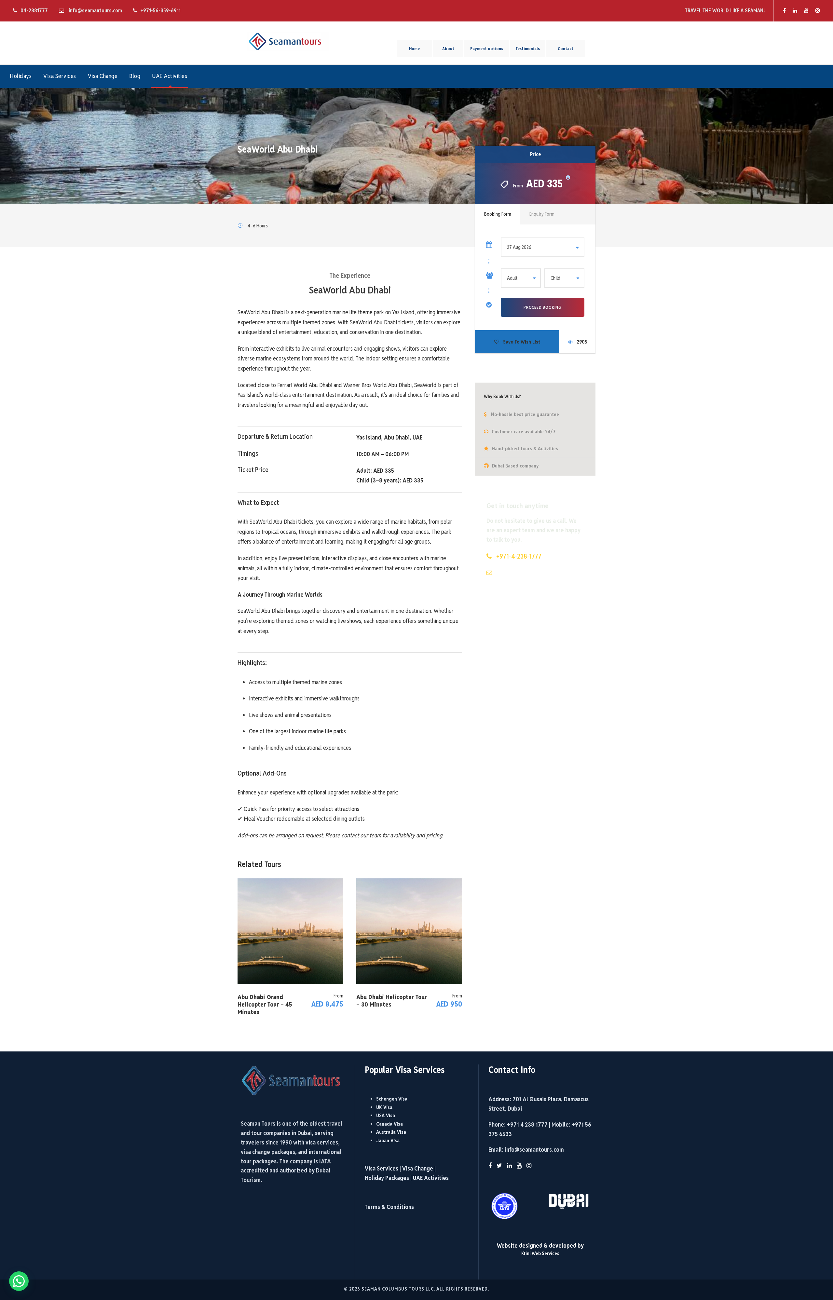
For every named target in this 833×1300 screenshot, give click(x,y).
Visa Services (59, 76)
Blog (134, 76)
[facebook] (784, 10)
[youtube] (806, 10)
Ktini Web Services (540, 1253)
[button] (19, 1281)
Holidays (21, 76)
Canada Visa (389, 1124)
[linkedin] (795, 10)
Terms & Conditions (389, 1207)
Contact (565, 48)
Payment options (486, 48)
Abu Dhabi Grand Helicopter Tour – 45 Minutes (265, 1004)
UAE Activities (169, 76)
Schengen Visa (391, 1099)
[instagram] (817, 10)
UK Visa (384, 1107)
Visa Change (103, 76)
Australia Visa (391, 1132)
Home (414, 48)
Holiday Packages (387, 1178)
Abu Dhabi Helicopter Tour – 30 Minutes (391, 1000)
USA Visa (385, 1115)
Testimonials (527, 48)
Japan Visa (388, 1140)
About (448, 48)
